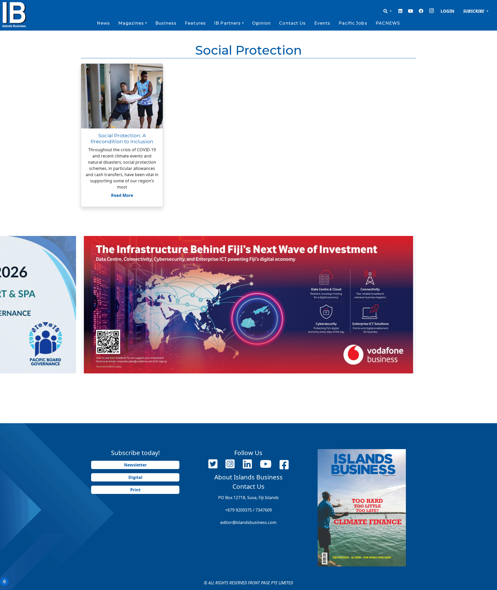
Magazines (131, 23)
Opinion (261, 23)
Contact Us (292, 23)
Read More (122, 195)
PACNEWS (388, 23)
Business (166, 23)
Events (322, 23)
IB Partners (227, 23)
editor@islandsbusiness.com (248, 522)
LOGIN (447, 11)
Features (195, 23)
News (103, 23)
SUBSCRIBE (474, 11)
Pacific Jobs (353, 23)
